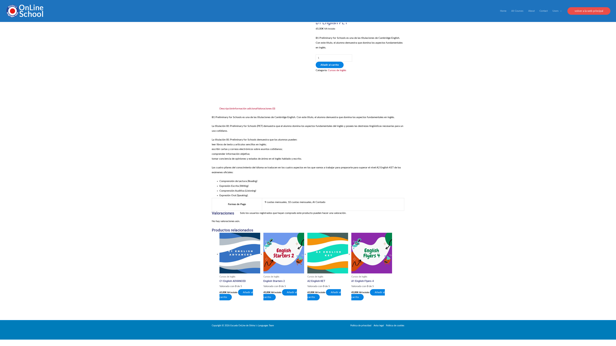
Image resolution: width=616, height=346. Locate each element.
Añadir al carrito (330, 65)
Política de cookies (395, 326)
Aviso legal (379, 326)
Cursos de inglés (337, 70)
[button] (588, 11)
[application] (560, 11)
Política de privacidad (360, 326)
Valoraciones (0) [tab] (266, 108)
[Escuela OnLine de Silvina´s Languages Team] (25, 11)
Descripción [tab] (226, 108)
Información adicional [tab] (245, 108)
